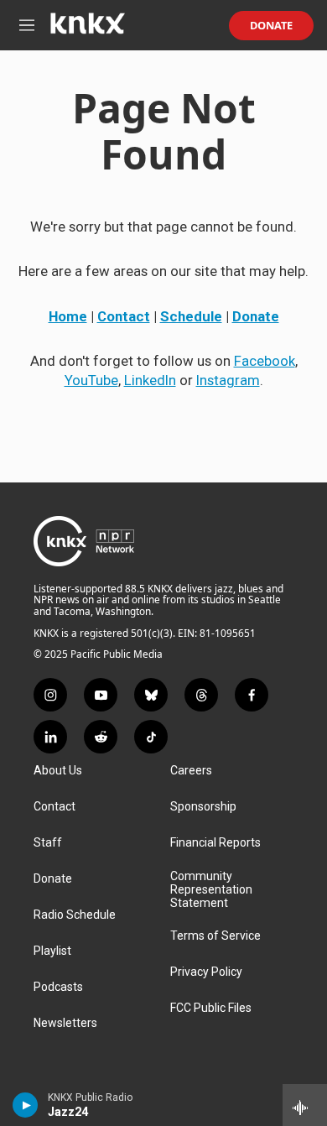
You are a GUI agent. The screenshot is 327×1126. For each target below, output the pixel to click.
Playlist (52, 951)
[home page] (87, 29)
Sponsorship (203, 806)
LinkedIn (150, 380)
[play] (25, 1105)
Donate (271, 25)
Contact (123, 316)
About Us (58, 770)
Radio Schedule (75, 915)
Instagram (228, 380)
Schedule (191, 316)
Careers (191, 770)
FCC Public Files (211, 1008)
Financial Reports (215, 843)
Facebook (264, 360)
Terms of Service (215, 936)
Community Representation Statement (211, 890)
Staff (48, 843)
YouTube (91, 380)
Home (68, 316)
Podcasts (58, 987)
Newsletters (65, 1023)
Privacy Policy (206, 972)
